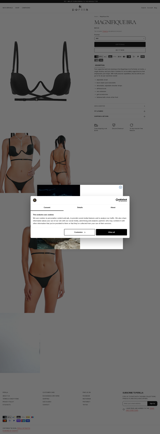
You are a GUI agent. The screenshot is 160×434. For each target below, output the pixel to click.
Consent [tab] (47, 207)
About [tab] (113, 207)
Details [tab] (80, 207)
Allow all (111, 232)
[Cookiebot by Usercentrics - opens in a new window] (117, 200)
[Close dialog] (120, 187)
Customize (78, 232)
